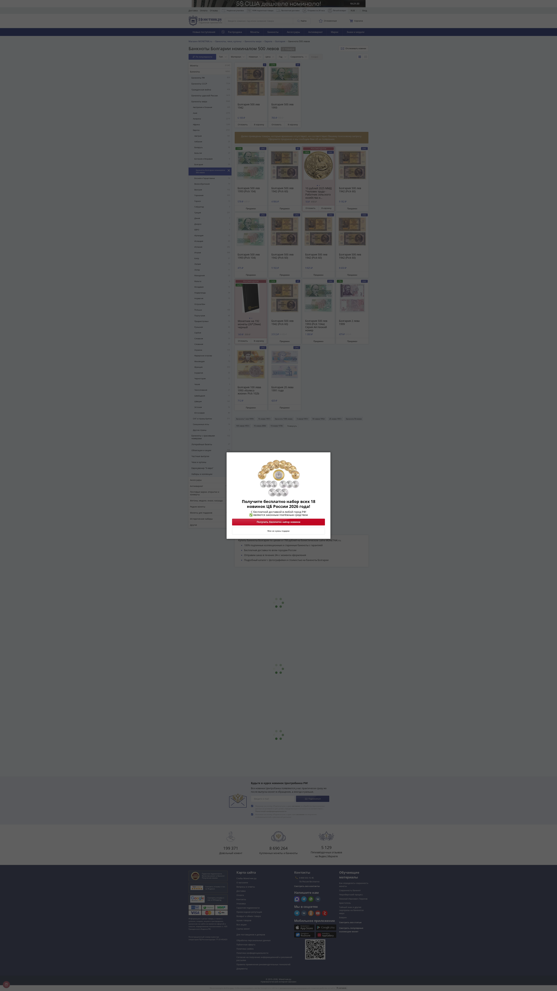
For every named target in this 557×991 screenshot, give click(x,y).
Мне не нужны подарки (278, 531)
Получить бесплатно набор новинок (278, 521)
